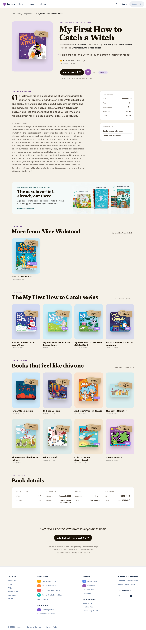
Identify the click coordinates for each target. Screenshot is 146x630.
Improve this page (90, 547)
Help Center (13, 591)
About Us (12, 581)
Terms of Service (34, 627)
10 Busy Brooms (51, 410)
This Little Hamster (116, 410)
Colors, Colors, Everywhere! (82, 458)
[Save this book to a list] (88, 72)
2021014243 (123, 500)
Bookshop (87, 78)
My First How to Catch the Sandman (119, 343)
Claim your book (87, 549)
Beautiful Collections (46, 614)
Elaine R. (87, 552)
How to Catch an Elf (22, 276)
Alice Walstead (79, 44)
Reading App (87, 607)
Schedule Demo (88, 590)
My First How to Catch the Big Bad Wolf (88, 343)
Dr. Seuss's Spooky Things (88, 410)
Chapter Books (29, 14)
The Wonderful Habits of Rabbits (25, 458)
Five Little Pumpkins (22, 410)
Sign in (124, 4)
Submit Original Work (126, 584)
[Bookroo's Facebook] (125, 596)
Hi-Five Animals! (114, 457)
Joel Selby (108, 44)
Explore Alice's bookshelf (123, 233)
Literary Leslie (76, 552)
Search (135, 4)
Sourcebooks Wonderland (65, 501)
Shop (20, 4)
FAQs (10, 588)
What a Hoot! (50, 457)
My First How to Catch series (86, 47)
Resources (86, 593)
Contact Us (12, 595)
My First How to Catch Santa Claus (23, 343)
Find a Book (87, 603)
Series (34, 328)
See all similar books (124, 367)
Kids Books (16, 14)
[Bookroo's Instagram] (119, 596)
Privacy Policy (52, 627)
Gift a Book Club (44, 599)
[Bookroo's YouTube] (131, 596)
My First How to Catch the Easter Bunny (56, 343)
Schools (42, 4)
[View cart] (117, 4)
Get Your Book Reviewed (128, 581)
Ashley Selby (125, 44)
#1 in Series (32, 264)
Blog (10, 584)
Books (31, 4)
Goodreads (70, 60)
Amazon (77, 78)
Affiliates (11, 599)
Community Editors (90, 610)
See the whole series (124, 299)
